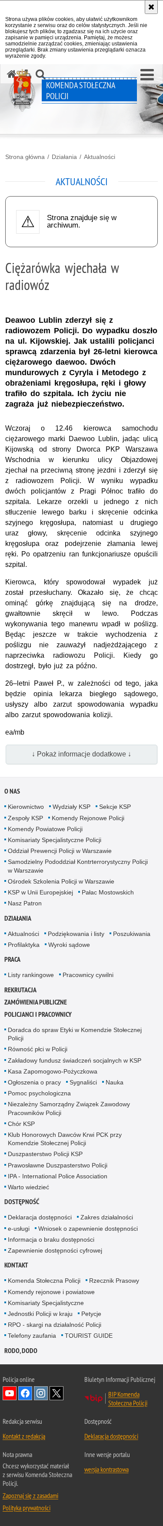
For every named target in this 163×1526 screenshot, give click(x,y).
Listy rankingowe (31, 974)
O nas (12, 791)
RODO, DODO (20, 1350)
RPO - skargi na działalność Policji (54, 1324)
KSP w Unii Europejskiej (40, 892)
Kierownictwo (26, 806)
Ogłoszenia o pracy (34, 1082)
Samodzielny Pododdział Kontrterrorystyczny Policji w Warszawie (78, 865)
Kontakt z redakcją (24, 1436)
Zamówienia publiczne (35, 1002)
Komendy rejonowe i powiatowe (51, 1291)
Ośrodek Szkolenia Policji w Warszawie (61, 881)
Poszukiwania (131, 933)
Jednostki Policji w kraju (40, 1313)
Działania (64, 156)
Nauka (114, 1082)
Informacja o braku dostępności (51, 1239)
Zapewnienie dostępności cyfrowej (55, 1250)
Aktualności (99, 156)
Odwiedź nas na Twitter (56, 1393)
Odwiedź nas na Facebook (25, 1393)
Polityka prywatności (26, 1507)
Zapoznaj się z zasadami (30, 1495)
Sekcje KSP (115, 806)
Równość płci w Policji (37, 1049)
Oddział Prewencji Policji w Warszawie (60, 850)
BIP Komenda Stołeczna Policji (127, 1398)
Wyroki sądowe (69, 944)
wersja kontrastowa (106, 1469)
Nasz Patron (25, 903)
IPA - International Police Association (57, 1176)
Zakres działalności (106, 1217)
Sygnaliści (83, 1082)
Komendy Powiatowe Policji (45, 828)
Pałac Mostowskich (108, 892)
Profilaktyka (24, 944)
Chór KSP (21, 1123)
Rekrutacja (20, 989)
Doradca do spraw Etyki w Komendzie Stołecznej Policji (75, 1034)
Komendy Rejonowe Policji (88, 818)
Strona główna (25, 156)
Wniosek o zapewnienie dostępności (88, 1228)
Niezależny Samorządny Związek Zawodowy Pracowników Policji (69, 1108)
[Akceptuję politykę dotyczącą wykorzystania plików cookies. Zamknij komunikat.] (151, 7)
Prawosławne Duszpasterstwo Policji (57, 1165)
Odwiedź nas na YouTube (10, 1393)
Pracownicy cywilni (88, 974)
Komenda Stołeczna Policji (44, 1280)
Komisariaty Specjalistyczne (46, 1302)
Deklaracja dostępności (40, 1217)
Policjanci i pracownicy (38, 1014)
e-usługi (19, 1228)
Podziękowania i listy (76, 933)
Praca (12, 959)
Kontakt (16, 1265)
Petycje (91, 1313)
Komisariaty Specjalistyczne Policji (54, 839)
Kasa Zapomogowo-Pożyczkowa (52, 1071)
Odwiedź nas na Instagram (41, 1393)
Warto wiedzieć (28, 1187)
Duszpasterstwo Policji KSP (45, 1153)
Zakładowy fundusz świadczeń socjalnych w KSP (74, 1060)
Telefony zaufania (32, 1335)
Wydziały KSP (71, 806)
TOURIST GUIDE (89, 1335)
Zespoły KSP (25, 818)
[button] (147, 75)
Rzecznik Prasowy (114, 1280)
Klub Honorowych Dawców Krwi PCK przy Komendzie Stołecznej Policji (65, 1138)
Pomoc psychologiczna (39, 1093)
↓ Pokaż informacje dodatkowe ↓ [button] (81, 754)
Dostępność (21, 1201)
